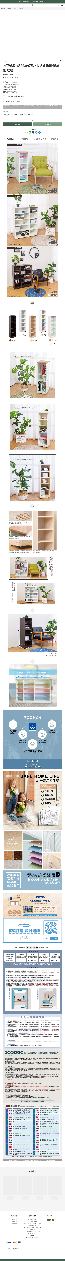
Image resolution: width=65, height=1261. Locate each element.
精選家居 (9, 8)
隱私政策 (14, 1222)
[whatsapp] (36, 132)
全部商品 (3, 8)
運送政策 (14, 1220)
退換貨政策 (14, 1224)
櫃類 (15, 8)
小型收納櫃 (20, 8)
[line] (30, 132)
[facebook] (33, 132)
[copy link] (39, 132)
